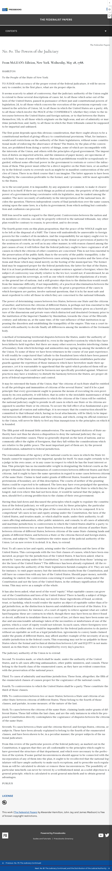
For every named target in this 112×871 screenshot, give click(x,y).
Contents (11, 31)
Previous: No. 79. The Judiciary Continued (23, 863)
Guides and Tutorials (42, 839)
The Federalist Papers (56, 19)
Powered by (53, 833)
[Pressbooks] (5, 836)
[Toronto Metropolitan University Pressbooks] (12, 9)
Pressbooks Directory (63, 839)
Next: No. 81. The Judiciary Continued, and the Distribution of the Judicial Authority (71, 868)
